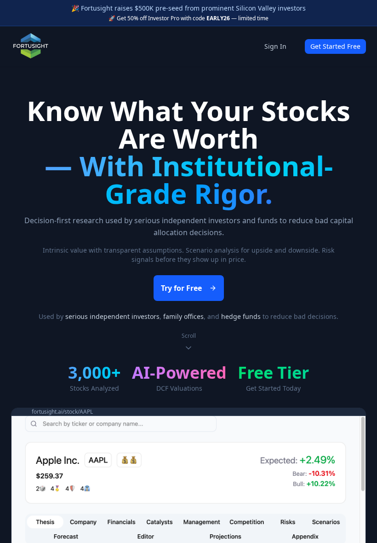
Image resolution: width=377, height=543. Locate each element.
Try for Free (181, 288)
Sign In (275, 46)
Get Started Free (335, 46)
